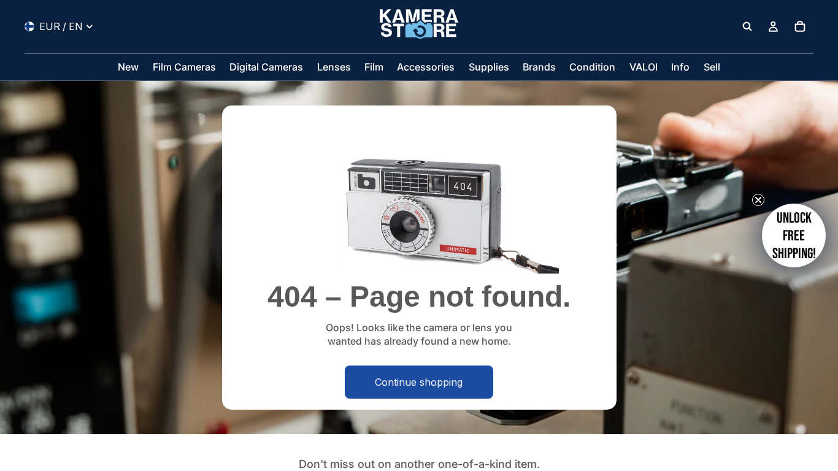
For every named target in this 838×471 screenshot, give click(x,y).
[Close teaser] (758, 200)
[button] (794, 235)
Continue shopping (419, 382)
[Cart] (799, 26)
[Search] (747, 26)
